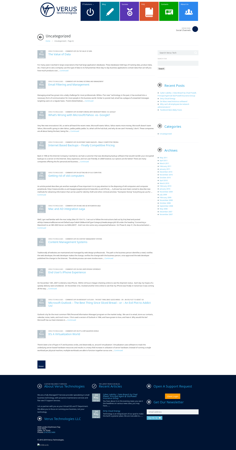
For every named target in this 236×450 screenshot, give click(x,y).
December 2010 (166, 172)
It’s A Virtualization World (64, 334)
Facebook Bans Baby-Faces (171, 110)
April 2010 (164, 180)
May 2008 (163, 209)
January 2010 (165, 189)
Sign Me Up (153, 418)
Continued (64, 70)
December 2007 (166, 211)
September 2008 (166, 206)
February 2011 (165, 166)
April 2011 (164, 160)
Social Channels (183, 29)
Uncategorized (166, 133)
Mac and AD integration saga (66, 209)
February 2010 (165, 186)
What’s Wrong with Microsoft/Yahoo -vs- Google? (79, 115)
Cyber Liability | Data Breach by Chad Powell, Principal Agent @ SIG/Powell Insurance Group (120, 396)
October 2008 (165, 203)
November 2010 (166, 174)
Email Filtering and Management (68, 84)
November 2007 (166, 214)
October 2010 (165, 177)
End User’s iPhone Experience (67, 272)
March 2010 (164, 183)
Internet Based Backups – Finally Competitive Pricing (81, 145)
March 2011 (164, 163)
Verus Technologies (55, 51)
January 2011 (165, 169)
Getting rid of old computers (66, 176)
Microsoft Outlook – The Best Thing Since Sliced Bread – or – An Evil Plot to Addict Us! (99, 304)
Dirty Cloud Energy (167, 98)
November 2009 (166, 191)
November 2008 (166, 200)
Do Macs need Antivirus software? (174, 101)
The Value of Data (59, 54)
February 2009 (165, 197)
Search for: (162, 58)
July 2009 (163, 194)
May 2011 (163, 157)
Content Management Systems (67, 242)
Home (48, 41)
